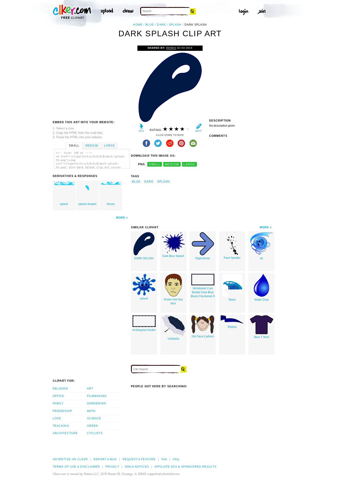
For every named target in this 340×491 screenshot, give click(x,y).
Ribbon (232, 327)
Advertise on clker (70, 459)
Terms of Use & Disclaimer (76, 466)
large (189, 164)
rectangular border (144, 330)
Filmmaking (97, 396)
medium (172, 164)
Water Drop (261, 299)
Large (109, 145)
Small (74, 145)
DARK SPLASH (144, 258)
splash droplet (87, 204)
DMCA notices (137, 466)
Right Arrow (202, 258)
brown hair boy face (173, 301)
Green (92, 425)
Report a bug (105, 459)
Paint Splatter (232, 257)
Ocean (111, 204)
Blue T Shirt (261, 337)
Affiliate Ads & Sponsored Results (186, 466)
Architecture (65, 433)
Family (58, 403)
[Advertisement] (91, 80)
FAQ (176, 459)
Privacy (112, 466)
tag (164, 459)
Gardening (96, 403)
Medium (91, 145)
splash (175, 24)
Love (57, 418)
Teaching (61, 425)
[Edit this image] (198, 128)
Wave (232, 299)
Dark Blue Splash (173, 256)
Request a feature (139, 459)
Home (137, 24)
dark (161, 24)
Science (94, 418)
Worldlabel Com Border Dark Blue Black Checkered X (203, 292)
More (120, 217)
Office (58, 396)
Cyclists (95, 433)
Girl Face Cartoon (203, 336)
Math (91, 411)
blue (149, 24)
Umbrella (173, 338)
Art (90, 388)
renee (171, 47)
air (261, 258)
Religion (60, 388)
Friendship (62, 411)
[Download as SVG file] (141, 128)
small (154, 164)
